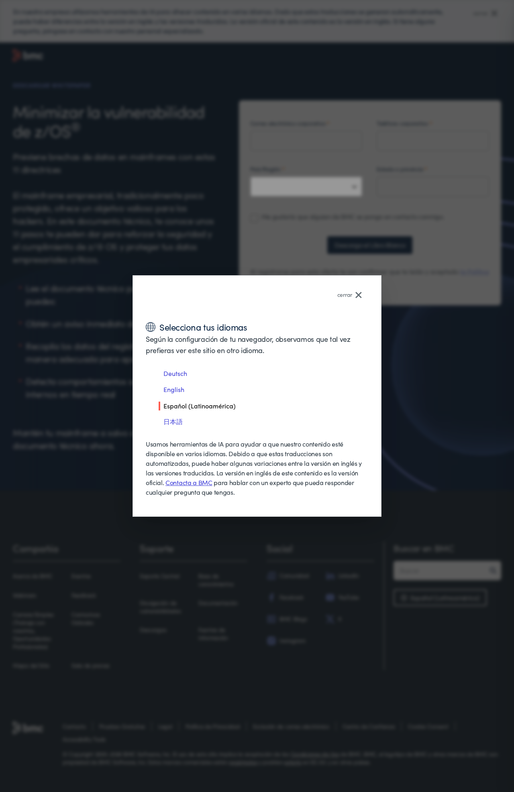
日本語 (173, 421)
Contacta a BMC (188, 482)
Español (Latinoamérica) (199, 405)
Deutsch (175, 373)
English (173, 389)
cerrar (344, 295)
